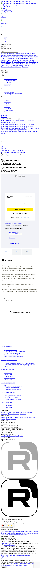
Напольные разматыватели (9, 120)
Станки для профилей (8, 383)
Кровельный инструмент (12, 353)
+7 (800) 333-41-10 (6, 6)
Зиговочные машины (11, 397)
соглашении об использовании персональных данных (20, 564)
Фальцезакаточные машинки (13, 356)
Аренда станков (9, 92)
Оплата (6, 100)
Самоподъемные (9, 378)
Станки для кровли (7, 346)
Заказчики (7, 84)
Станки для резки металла (9, 360)
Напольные (8, 373)
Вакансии (7, 108)
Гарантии (7, 102)
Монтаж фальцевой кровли (13, 94)
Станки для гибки (6, 402)
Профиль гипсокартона (11, 387)
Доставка (4, 115)
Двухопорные (8, 376)
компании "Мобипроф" (15, 233)
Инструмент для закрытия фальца (15, 351)
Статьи (6, 105)
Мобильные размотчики (26, 120)
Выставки (7, 82)
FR (5, 41)
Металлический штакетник (13, 386)
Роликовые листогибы (11, 355)
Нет (2, 72)
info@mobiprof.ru (6, 543)
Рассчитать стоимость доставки (14, 223)
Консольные (8, 379)
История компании (10, 79)
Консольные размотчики (8, 122)
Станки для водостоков (8, 392)
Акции (6, 103)
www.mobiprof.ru (9, 545)
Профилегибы (8, 407)
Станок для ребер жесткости (13, 399)
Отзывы (7, 85)
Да (6, 72)
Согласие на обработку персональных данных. (15, 555)
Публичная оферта (7, 533)
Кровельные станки (10, 350)
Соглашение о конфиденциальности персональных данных (19, 531)
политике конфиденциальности (21, 563)
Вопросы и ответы (10, 112)
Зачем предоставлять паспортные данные (14, 535)
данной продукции (12, 299)
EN (5, 40)
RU (5, 38)
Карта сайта (4, 557)
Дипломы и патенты (10, 80)
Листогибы (8, 405)
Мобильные (8, 374)
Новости (7, 107)
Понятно (3, 567)
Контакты (4, 117)
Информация (8, 110)
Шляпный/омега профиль (12, 389)
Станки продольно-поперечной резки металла (19, 363)
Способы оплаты (14, 243)
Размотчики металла (7, 369)
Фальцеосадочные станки (12, 396)
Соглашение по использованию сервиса (25, 533)
